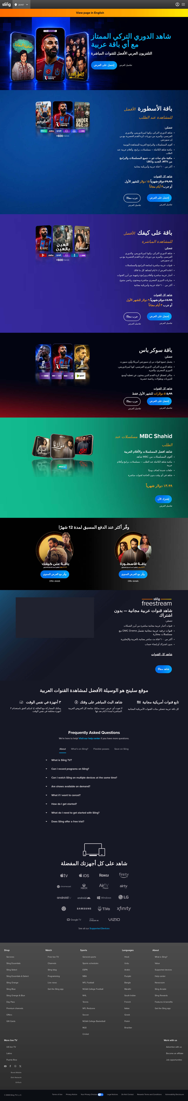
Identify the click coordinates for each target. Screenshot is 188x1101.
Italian (127, 1008)
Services (10, 957)
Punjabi (127, 976)
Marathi (127, 989)
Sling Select (11, 970)
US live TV (11, 1047)
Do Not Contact (127, 1094)
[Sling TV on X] (20, 1066)
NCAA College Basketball (94, 1021)
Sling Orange (12, 983)
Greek (127, 1015)
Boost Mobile (16, 1073)
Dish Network (16, 1077)
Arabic (127, 970)
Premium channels (14, 1008)
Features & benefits (164, 1002)
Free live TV (53, 957)
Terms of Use (57, 1094)
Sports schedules (90, 963)
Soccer (86, 1015)
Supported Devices (100, 928)
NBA (85, 976)
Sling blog (52, 970)
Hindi (126, 957)
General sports (89, 957)
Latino (9, 1053)
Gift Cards (10, 1021)
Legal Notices (112, 1094)
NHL (85, 996)
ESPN (85, 970)
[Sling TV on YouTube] (5, 1066)
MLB (85, 1028)
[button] (104, 65)
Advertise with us (174, 1047)
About (62, 749)
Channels (52, 963)
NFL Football (88, 983)
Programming (54, 976)
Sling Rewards (161, 996)
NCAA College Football (93, 989)
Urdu (126, 963)
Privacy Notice (71, 1094)
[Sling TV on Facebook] (10, 1066)
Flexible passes (101, 749)
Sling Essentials (13, 963)
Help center (160, 976)
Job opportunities (174, 1060)
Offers (9, 1015)
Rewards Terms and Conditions (149, 1094)
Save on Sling (121, 749)
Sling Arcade (160, 989)
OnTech (18, 1082)
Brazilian (128, 1028)
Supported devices (163, 970)
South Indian (130, 996)
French (127, 1002)
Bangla (127, 983)
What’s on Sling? (79, 749)
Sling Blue (11, 989)
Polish (127, 1021)
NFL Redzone (89, 1008)
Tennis (85, 1002)
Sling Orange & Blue (15, 996)
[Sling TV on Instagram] (15, 1066)
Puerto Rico (11, 1060)
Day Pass (10, 1002)
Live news (52, 983)
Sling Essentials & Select (17, 976)
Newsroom (160, 983)
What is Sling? (161, 957)
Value (157, 963)
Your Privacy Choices (89, 1094)
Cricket (86, 1034)
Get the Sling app (55, 989)
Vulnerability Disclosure (174, 1094)
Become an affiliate (174, 1053)
